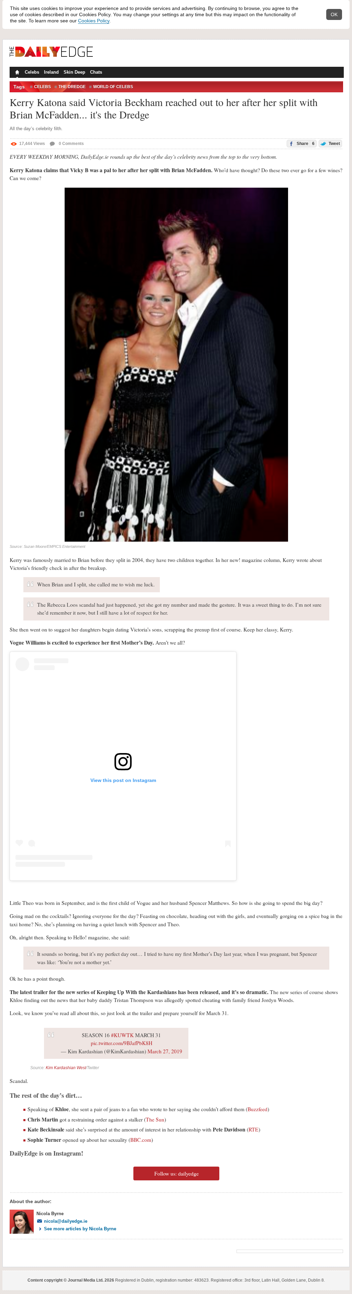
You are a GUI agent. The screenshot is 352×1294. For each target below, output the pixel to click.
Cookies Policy (93, 20)
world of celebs (113, 86)
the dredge (72, 86)
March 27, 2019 (164, 1051)
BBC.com (140, 1139)
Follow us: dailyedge (176, 1173)
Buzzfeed (257, 1109)
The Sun (155, 1119)
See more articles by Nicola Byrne (80, 1228)
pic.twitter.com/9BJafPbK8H (121, 1043)
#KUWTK (122, 1035)
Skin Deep (74, 72)
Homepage (16, 73)
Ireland (51, 72)
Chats (96, 72)
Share (305, 143)
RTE (253, 1129)
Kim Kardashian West (66, 1067)
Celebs (32, 72)
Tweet (334, 143)
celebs (42, 86)
